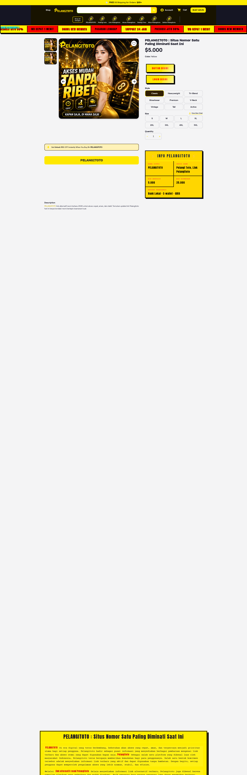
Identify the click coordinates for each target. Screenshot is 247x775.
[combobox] (114, 10)
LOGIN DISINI (160, 79)
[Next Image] (134, 81)
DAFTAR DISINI (160, 68)
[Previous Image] (63, 81)
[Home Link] (63, 10)
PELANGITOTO (91, 160)
